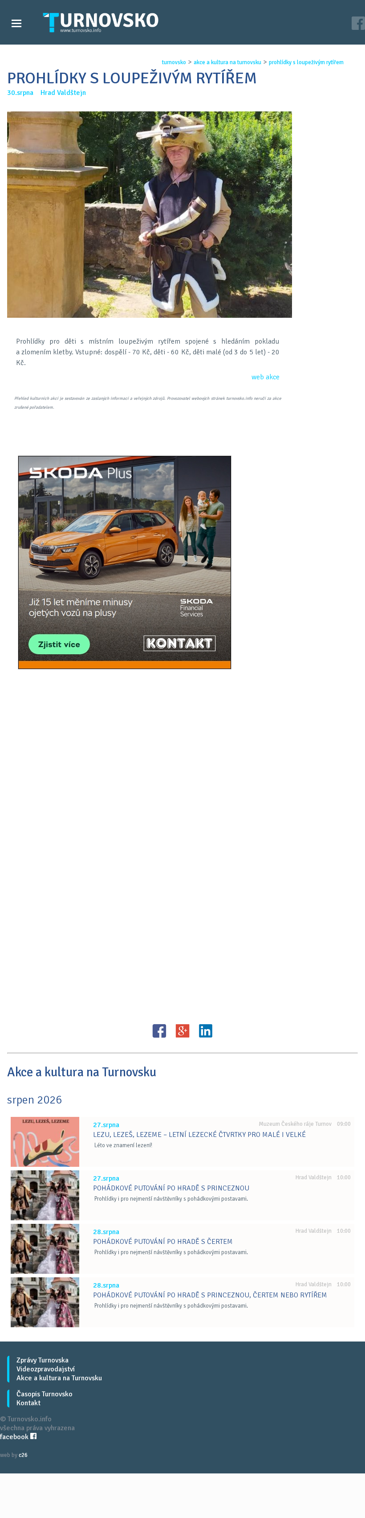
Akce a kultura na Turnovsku (59, 1378)
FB (159, 1031)
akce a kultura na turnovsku (227, 62)
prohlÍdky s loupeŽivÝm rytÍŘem (306, 62)
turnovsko (174, 62)
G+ (182, 1031)
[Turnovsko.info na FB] (358, 24)
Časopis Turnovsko (44, 1394)
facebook (15, 1436)
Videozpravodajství (45, 1369)
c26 (23, 1455)
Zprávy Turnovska (42, 1360)
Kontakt (28, 1403)
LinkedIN (205, 1031)
